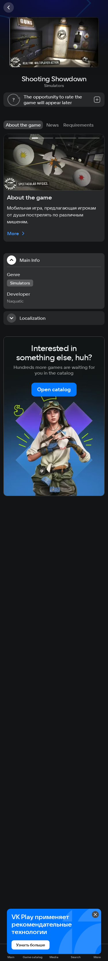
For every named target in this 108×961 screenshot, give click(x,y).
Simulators (54, 85)
